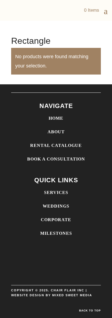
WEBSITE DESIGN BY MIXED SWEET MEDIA (51, 295)
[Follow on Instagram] (56, 276)
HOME (56, 118)
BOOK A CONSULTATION (56, 159)
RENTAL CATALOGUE (56, 145)
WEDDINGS (56, 206)
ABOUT (56, 131)
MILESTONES (56, 233)
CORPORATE (56, 219)
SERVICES (56, 192)
